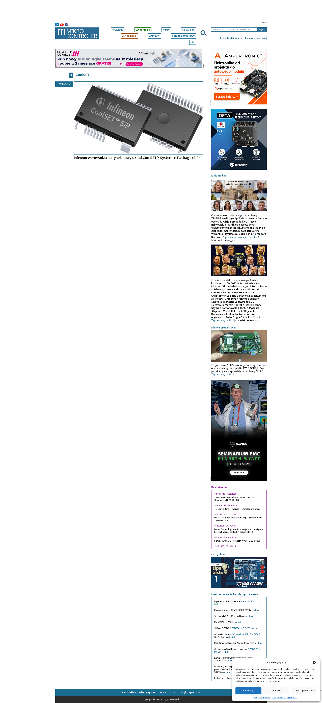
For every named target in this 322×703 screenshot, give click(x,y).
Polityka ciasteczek (262, 697)
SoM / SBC (188, 30)
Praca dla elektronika (231, 38)
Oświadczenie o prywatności (284, 697)
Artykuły (154, 36)
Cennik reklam (129, 692)
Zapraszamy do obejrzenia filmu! (240, 237)
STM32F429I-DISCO (239, 628)
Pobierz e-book (256, 38)
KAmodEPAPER (248, 601)
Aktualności (129, 36)
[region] (238, 519)
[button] (315, 662)
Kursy (166, 30)
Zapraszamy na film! (222, 320)
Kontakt (164, 692)
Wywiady (117, 30)
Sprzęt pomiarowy (183, 36)
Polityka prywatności (190, 692)
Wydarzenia (143, 30)
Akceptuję (248, 690)
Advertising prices (147, 692)
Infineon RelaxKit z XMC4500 (246, 634)
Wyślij (262, 29)
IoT (193, 42)
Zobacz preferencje (303, 690)
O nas (173, 692)
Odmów (276, 690)
